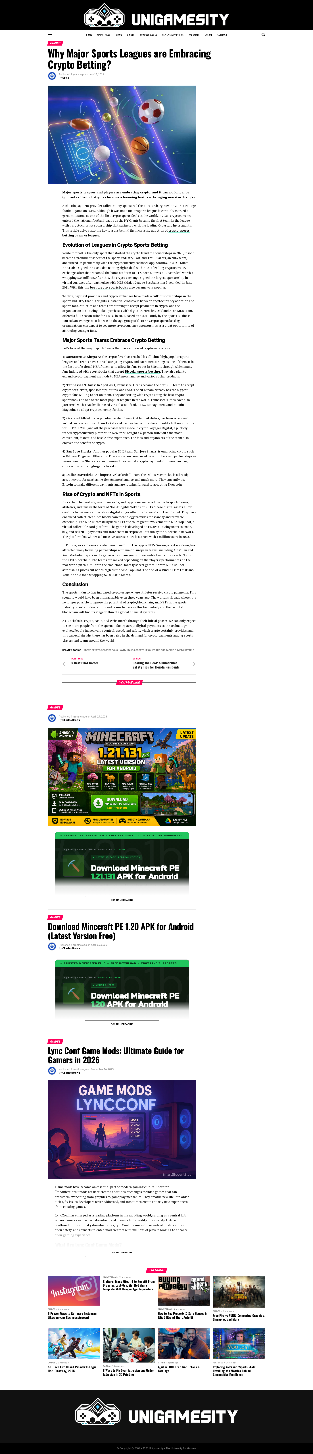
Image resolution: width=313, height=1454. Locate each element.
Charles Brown (71, 720)
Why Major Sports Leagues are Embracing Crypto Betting (157, 650)
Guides (130, 34)
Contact (222, 34)
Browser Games (148, 34)
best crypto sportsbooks (109, 287)
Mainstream (103, 34)
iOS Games (194, 34)
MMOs (119, 34)
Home (89, 34)
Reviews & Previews (172, 34)
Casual (208, 34)
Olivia (65, 77)
